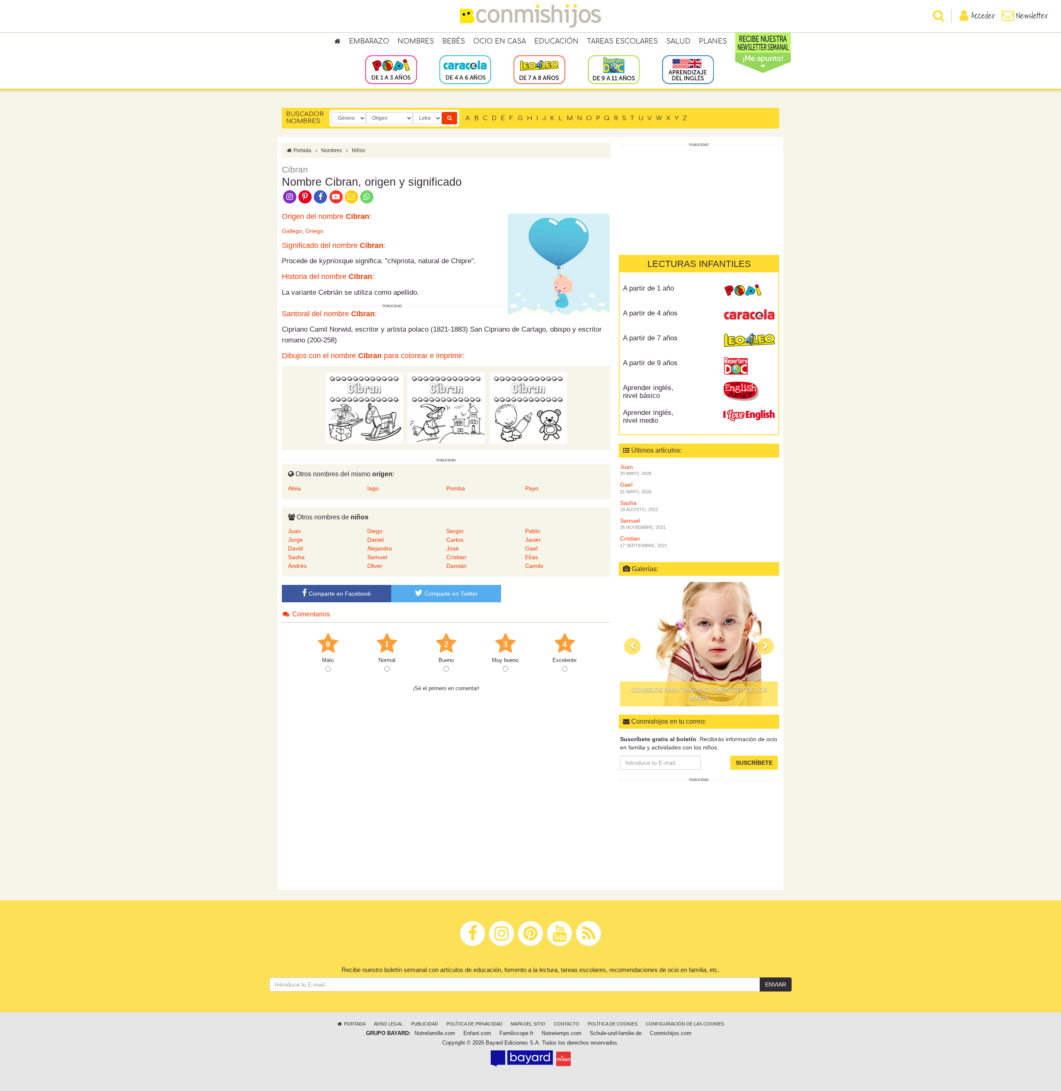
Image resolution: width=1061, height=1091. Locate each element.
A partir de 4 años (650, 313)
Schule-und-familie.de (616, 1033)
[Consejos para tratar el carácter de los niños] (699, 644)
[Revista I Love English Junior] (749, 391)
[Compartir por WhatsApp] (367, 196)
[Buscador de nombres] (449, 118)
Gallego (292, 231)
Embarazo (369, 41)
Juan (294, 531)
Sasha (296, 557)
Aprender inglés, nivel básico (648, 392)
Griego (314, 231)
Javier (533, 539)
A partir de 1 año (648, 288)
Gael (531, 548)
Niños (358, 150)
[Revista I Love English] (749, 415)
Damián (456, 565)
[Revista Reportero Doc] (749, 366)
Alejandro (379, 548)
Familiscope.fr (516, 1033)
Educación (556, 41)
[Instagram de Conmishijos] (289, 196)
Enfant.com (477, 1033)
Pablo (532, 531)
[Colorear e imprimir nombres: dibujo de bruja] (446, 407)
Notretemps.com (561, 1033)
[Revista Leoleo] (749, 341)
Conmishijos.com (670, 1033)
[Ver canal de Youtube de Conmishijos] (336, 196)
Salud (678, 41)
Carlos (454, 539)
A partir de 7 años (650, 338)
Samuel (377, 557)
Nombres (415, 41)
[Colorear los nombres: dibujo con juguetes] (364, 407)
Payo (531, 488)
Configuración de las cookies (685, 1023)
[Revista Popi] (749, 291)
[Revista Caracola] (749, 316)
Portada (301, 150)
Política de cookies (612, 1023)
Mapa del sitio (528, 1023)
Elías (531, 557)
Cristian (456, 557)
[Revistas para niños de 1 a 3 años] (391, 69)
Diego (375, 531)
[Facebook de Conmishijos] (320, 196)
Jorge (295, 539)
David (295, 548)
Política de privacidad (474, 1023)
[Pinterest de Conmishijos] (304, 196)
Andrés (297, 565)
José (452, 548)
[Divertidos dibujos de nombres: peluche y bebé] (528, 407)
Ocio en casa (499, 41)
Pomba (455, 488)
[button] (632, 646)
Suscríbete (754, 762)
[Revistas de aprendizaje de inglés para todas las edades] (687, 69)
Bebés (453, 41)
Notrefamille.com (434, 1033)
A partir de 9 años (650, 363)
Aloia (294, 488)
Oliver (375, 565)
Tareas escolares (622, 41)
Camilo (534, 565)
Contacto (566, 1023)
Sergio (454, 531)
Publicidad (424, 1023)
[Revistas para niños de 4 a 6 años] (465, 69)
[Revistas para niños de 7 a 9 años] (539, 69)
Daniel (375, 539)
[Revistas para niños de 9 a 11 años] (613, 69)
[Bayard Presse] (522, 1059)
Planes (713, 41)
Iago (373, 488)
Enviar (775, 984)
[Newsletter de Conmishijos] (351, 196)
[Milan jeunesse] (563, 1059)
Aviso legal (388, 1023)
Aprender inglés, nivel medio (648, 416)
